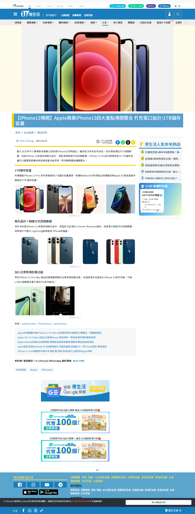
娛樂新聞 (77, 15)
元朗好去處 (133, 477)
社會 (171, 477)
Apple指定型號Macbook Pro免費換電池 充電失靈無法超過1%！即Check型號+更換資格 (62, 346)
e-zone (81, 6)
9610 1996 (78, 360)
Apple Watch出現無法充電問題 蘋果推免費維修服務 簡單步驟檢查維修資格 (56, 342)
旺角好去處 (161, 477)
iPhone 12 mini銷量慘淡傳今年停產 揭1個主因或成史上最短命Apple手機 (55, 351)
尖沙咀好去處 (102, 477)
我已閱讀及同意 (159, 502)
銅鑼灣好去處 (118, 477)
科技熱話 (21, 369)
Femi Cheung (27, 140)
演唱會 (18, 22)
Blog (71, 6)
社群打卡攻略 (137, 6)
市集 (84, 477)
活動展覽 (75, 477)
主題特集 (180, 22)
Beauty (60, 6)
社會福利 (98, 481)
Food (49, 6)
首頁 (17, 132)
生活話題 (29, 132)
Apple (34, 369)
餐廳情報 (75, 481)
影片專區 (118, 22)
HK (29, 6)
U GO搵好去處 (118, 6)
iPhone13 (47, 369)
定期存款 (88, 15)
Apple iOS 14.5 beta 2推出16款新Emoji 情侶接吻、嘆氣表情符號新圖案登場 (57, 337)
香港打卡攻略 (163, 22)
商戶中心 (151, 6)
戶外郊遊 (87, 481)
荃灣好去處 (147, 477)
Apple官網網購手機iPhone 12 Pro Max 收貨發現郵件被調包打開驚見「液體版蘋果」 (60, 332)
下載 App (165, 6)
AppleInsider (29, 323)
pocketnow (60, 323)
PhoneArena (45, 323)
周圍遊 (131, 22)
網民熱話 (75, 489)
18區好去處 (145, 22)
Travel (39, 6)
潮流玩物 (42, 132)
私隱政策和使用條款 (81, 501)
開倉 (90, 477)
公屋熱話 (65, 15)
